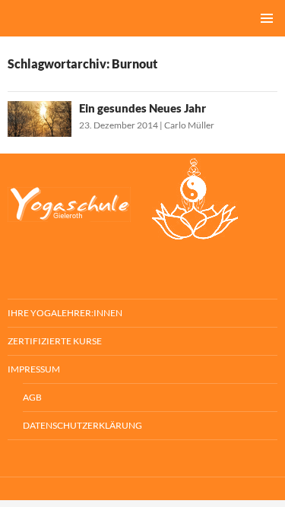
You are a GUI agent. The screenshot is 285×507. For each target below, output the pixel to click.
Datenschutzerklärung (82, 425)
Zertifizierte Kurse (55, 341)
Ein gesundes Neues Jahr (142, 108)
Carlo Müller (189, 125)
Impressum (34, 369)
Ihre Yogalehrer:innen (65, 312)
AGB (32, 397)
